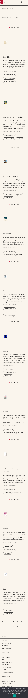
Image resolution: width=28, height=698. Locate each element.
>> (13, 626)
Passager (6, 291)
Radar (5, 411)
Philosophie (20, 138)
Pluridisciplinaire (9, 78)
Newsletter (5, 646)
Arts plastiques (8, 369)
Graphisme (20, 433)
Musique (19, 255)
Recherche (17, 493)
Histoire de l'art (8, 197)
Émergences (7, 233)
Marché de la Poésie (7, 662)
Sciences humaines (9, 81)
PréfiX (5, 528)
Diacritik (4, 669)
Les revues (15, 27)
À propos (4, 641)
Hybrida (6, 57)
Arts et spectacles (9, 251)
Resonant (6, 351)
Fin (17, 626)
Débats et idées (8, 375)
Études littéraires (9, 138)
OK (14, 695)
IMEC (3, 660)
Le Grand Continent (7, 667)
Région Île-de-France (7, 683)
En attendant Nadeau (7, 672)
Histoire (19, 194)
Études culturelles (9, 75)
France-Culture (6, 657)
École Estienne (5, 664)
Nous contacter (6, 643)
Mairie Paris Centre (7, 686)
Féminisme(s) (7, 553)
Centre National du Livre (8, 681)
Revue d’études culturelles (13, 117)
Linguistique (7, 493)
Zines (5, 589)
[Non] (26, 692)
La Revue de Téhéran (11, 176)
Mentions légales (6, 648)
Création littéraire (9, 308)
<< (2, 621)
